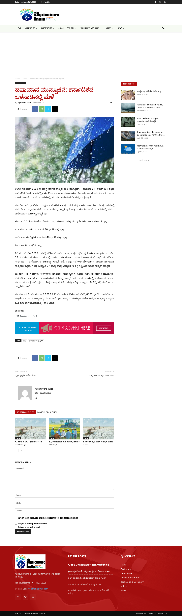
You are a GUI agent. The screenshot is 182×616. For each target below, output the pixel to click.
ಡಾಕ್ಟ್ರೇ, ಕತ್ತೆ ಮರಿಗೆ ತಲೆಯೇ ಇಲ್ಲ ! (149, 91)
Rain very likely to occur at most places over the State (151, 133)
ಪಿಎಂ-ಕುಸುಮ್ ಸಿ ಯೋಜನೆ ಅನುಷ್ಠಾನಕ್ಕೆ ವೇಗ (85, 584)
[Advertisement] (91, 53)
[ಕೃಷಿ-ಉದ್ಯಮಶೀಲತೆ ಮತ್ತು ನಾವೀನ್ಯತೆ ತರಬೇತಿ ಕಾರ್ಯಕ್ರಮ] (64, 428)
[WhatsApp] (42, 109)
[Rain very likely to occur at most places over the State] (128, 136)
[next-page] (21, 450)
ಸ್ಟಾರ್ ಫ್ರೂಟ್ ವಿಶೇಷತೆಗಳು (25, 375)
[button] (163, 28)
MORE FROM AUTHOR (47, 412)
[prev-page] (17, 450)
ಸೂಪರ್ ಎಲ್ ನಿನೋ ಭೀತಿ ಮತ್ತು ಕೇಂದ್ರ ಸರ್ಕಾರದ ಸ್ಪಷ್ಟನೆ (88, 565)
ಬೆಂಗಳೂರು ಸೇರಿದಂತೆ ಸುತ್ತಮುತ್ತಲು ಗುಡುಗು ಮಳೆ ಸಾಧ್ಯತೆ (150, 147)
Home (19, 28)
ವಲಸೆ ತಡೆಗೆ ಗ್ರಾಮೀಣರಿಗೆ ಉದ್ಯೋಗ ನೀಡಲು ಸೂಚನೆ (87, 578)
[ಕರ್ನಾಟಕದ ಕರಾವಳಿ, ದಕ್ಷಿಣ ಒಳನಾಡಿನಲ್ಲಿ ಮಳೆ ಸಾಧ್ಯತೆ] (128, 122)
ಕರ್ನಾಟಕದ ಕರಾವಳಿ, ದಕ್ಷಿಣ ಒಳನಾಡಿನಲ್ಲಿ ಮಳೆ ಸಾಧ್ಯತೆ (147, 120)
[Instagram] (160, 2)
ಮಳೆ (24, 341)
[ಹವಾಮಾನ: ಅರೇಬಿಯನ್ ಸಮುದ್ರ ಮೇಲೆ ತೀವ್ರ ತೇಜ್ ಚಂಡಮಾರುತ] (128, 108)
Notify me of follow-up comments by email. (32, 524)
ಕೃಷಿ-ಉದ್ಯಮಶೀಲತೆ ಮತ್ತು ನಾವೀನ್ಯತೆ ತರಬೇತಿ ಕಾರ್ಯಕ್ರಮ (89, 571)
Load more (143, 160)
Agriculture (30, 28)
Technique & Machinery (90, 28)
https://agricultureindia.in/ (43, 393)
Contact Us (45, 2)
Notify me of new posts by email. (29, 527)
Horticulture (46, 28)
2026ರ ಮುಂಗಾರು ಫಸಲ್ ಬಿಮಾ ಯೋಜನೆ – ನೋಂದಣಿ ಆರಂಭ (88, 591)
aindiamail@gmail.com (37, 588)
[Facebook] (155, 2)
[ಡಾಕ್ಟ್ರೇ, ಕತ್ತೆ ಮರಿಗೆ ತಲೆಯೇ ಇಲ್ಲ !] (128, 95)
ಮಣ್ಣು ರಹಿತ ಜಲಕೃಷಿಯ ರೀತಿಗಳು (101, 375)
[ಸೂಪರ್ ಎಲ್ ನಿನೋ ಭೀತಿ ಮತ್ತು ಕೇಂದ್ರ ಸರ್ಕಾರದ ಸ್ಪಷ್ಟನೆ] (30, 428)
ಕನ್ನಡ (23, 83)
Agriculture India (24, 102)
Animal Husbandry (66, 28)
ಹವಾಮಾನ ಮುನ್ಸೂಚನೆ (36, 341)
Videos (108, 28)
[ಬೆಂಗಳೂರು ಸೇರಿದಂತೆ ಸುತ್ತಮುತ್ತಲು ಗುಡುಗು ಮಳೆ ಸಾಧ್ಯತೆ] (128, 149)
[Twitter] (165, 2)
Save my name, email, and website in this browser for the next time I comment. (48, 518)
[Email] (55, 109)
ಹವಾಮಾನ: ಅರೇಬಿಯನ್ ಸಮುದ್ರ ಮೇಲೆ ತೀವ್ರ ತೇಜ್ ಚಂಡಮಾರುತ (150, 106)
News (120, 28)
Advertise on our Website (146, 613)
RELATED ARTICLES (25, 412)
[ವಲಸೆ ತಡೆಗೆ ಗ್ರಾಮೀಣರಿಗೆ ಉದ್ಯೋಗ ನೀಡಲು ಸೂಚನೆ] (98, 428)
